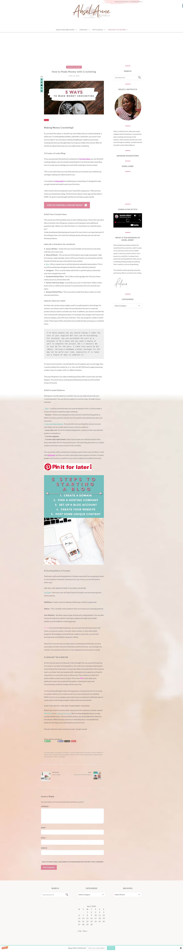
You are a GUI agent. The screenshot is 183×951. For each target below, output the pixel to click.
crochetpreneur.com (63, 713)
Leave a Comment (59, 756)
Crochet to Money (73, 67)
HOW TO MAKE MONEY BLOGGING (59, 754)
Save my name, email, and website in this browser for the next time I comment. (73, 862)
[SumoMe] (41, 90)
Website (44, 848)
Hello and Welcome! (65, 30)
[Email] (41, 85)
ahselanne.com (81, 752)
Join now (111, 948)
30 (91, 924)
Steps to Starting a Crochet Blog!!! (65, 205)
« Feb (79, 931)
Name (43, 827)
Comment (45, 806)
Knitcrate (51, 455)
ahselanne (50, 752)
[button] (91, 948)
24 (96, 921)
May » (85, 931)
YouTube (47, 592)
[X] (41, 88)
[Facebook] (41, 79)
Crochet (83, 30)
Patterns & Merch (136, 1)
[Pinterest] (41, 82)
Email (43, 838)
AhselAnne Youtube (122, 1)
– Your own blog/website (53, 424)
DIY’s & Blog (97, 30)
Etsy (47, 264)
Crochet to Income (117, 30)
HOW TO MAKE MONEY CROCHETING (81, 754)
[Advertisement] (91, 46)
